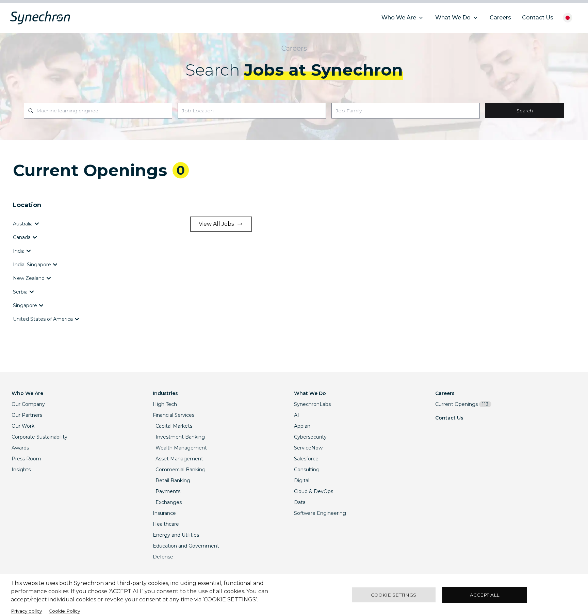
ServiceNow (308, 448)
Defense (163, 557)
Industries (165, 393)
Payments (168, 491)
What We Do (310, 393)
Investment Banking (180, 437)
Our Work (23, 426)
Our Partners (27, 415)
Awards (20, 448)
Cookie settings (393, 595)
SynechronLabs (312, 404)
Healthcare (166, 524)
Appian (302, 426)
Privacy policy (26, 611)
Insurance (164, 513)
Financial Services (173, 415)
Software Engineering (320, 513)
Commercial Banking (181, 470)
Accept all (484, 595)
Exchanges (169, 502)
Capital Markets (174, 426)
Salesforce (306, 459)
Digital (301, 480)
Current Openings (462, 404)
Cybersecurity (310, 437)
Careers (445, 393)
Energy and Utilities (176, 535)
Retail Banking (173, 480)
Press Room (26, 459)
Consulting (307, 470)
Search (525, 111)
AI (296, 415)
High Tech (165, 404)
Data (300, 502)
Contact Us (449, 418)
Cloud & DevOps (313, 491)
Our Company (28, 404)
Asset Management (179, 459)
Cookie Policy (64, 611)
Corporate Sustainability (39, 437)
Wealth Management (181, 448)
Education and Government (186, 546)
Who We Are (27, 393)
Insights (21, 470)
